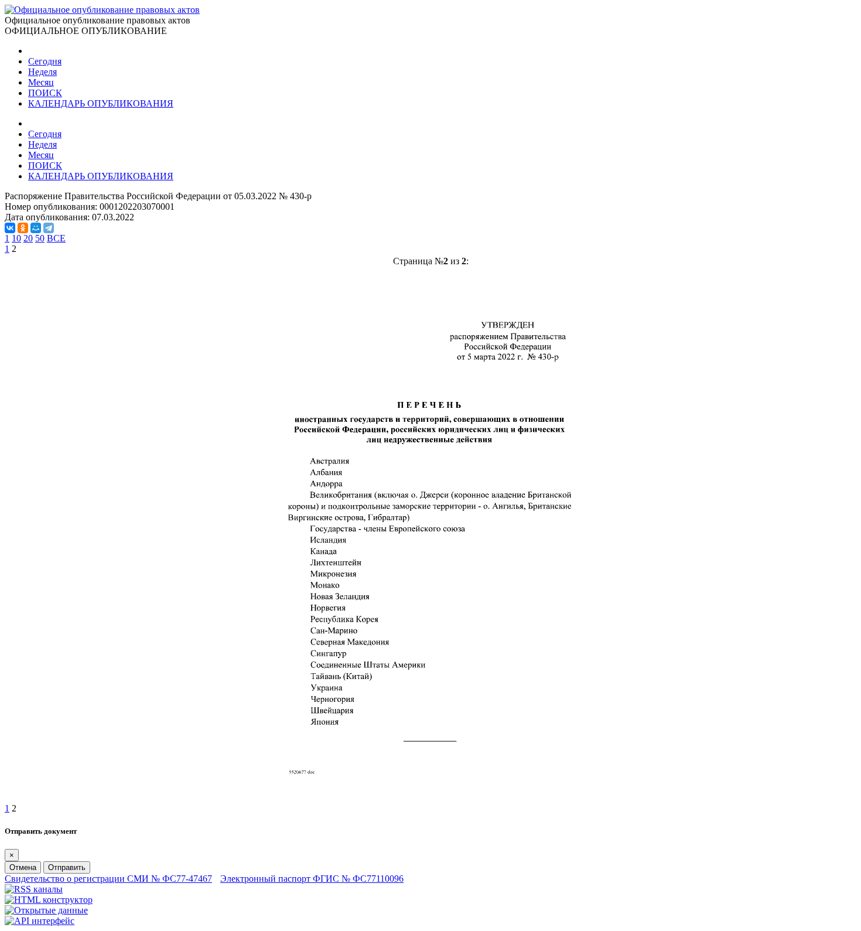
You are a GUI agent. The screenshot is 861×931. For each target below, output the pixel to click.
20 (28, 238)
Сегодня (45, 61)
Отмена (22, 867)
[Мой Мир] (35, 228)
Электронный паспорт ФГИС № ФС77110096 (312, 879)
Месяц (41, 82)
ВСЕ (56, 238)
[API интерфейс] (39, 921)
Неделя (42, 72)
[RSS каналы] (34, 889)
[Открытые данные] (46, 910)
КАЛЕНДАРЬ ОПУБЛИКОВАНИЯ (100, 103)
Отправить (67, 867)
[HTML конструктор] (49, 900)
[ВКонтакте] (10, 228)
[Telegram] (48, 228)
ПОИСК (45, 93)
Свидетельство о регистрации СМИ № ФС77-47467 (108, 879)
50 (40, 238)
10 (16, 238)
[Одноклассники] (23, 228)
